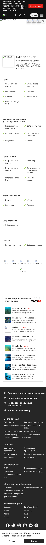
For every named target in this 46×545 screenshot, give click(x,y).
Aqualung (28, 510)
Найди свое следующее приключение (20, 404)
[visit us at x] (14, 525)
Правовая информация (34, 487)
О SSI (6, 468)
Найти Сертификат (32, 431)
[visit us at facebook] (9, 525)
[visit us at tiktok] (37, 525)
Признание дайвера (33, 468)
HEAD (26, 517)
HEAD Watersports (13, 503)
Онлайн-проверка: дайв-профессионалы (13, 436)
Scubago (7, 507)
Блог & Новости (10, 454)
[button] (35, 6)
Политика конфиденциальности (13, 488)
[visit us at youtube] (26, 525)
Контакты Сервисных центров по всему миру (33, 425)
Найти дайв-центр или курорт (23, 398)
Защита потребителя (13, 431)
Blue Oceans (9, 457)
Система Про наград (33, 471)
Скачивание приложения (29, 449)
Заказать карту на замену (32, 436)
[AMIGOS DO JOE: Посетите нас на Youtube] (34, 21)
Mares (6, 510)
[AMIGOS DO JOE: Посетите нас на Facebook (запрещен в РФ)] (29, 21)
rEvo (26, 514)
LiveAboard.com (31, 507)
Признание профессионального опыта (12, 474)
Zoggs (6, 517)
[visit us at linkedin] (31, 525)
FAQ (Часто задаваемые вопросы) (14, 423)
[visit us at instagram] (20, 525)
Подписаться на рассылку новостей (26, 393)
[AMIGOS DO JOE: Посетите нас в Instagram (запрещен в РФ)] (39, 21)
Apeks (6, 514)
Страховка (29, 457)
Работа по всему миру (19, 410)
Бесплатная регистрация (9, 449)
